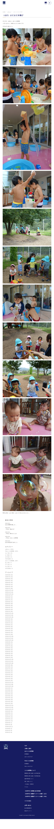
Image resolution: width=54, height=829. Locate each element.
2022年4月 (7, 674)
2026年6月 (7, 578)
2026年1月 (7, 588)
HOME (4, 11)
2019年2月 (7, 730)
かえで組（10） (9, 553)
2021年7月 (7, 692)
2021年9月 (7, 688)
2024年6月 (7, 624)
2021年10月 (8, 686)
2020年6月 (7, 717)
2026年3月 (7, 584)
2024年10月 (8, 617)
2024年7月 (7, 622)
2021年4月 (7, 697)
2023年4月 (7, 651)
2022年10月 (8, 663)
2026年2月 (7, 586)
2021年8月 (7, 690)
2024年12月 (8, 613)
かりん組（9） (8, 564)
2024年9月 (7, 619)
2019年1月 (7, 732)
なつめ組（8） (8, 555)
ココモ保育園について (30, 770)
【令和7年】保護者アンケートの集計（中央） (36, 796)
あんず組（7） (8, 562)
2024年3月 (7, 630)
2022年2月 (7, 678)
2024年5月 (7, 626)
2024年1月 (7, 634)
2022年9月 (7, 665)
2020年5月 (7, 718)
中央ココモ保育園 (29, 760)
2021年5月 (7, 695)
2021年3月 (7, 699)
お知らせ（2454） (9, 549)
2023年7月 (7, 646)
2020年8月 (7, 713)
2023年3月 (7, 653)
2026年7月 (7, 576)
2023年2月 (7, 655)
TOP (26, 745)
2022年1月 (7, 680)
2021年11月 (8, 684)
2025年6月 (7, 601)
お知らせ (9, 11)
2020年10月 (8, 709)
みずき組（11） (9, 557)
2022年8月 (7, 667)
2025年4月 (7, 605)
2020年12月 (8, 705)
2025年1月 (7, 611)
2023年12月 (8, 636)
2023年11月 (8, 638)
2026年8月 (7, 574)
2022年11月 (8, 661)
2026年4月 (7, 582)
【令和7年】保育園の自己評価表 (33, 791)
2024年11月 (8, 615)
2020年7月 (7, 715)
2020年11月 (8, 707)
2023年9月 (7, 642)
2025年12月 (8, 590)
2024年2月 (7, 632)
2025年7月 (7, 599)
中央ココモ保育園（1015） (12, 551)
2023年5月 (7, 649)
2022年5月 (7, 672)
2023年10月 (8, 640)
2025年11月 (8, 592)
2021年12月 (8, 682)
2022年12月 (8, 659)
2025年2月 (7, 609)
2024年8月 (7, 621)
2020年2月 (7, 724)
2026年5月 (7, 580)
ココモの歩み (28, 800)
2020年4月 (7, 720)
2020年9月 (7, 711)
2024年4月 (7, 628)
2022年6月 (7, 670)
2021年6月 (7, 693)
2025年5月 (7, 603)
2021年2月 (7, 701)
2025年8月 (7, 598)
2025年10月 (8, 594)
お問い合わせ (28, 805)
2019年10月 (8, 726)
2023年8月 (7, 644)
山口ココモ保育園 (16, 21)
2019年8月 (7, 728)
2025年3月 (7, 607)
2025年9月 (7, 596)
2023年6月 (7, 647)
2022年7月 (7, 669)
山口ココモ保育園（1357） (12, 560)
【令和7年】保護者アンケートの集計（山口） (36, 793)
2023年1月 (7, 657)
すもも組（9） (8, 566)
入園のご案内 (28, 748)
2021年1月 (7, 703)
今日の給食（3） (9, 558)
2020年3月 (7, 722)
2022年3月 (7, 676)
